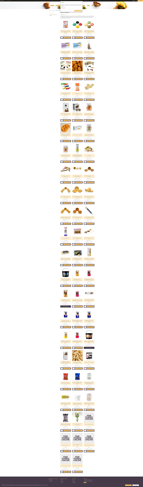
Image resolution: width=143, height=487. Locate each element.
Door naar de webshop (78, 10)
